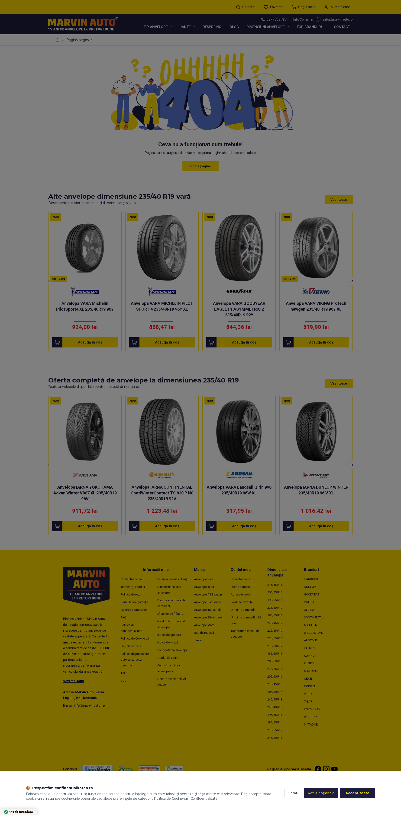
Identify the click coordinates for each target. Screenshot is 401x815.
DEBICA (309, 609)
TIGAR (308, 701)
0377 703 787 (277, 19)
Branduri (311, 569)
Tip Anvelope (156, 27)
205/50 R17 (274, 661)
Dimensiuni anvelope (265, 27)
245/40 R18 (274, 737)
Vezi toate (338, 199)
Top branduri (309, 27)
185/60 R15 (274, 653)
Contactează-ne (131, 579)
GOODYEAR (312, 594)
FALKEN (309, 648)
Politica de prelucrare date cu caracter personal (135, 659)
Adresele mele (240, 594)
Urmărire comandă (243, 609)
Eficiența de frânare (170, 613)
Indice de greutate (169, 635)
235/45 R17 (274, 684)
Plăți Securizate (131, 646)
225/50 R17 (274, 607)
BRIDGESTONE (313, 632)
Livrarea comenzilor (134, 609)
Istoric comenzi (241, 587)
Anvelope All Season (208, 594)
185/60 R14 (274, 692)
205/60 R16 (274, 676)
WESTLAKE (311, 717)
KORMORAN (312, 709)
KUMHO (309, 655)
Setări (293, 793)
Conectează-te (240, 579)
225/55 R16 (274, 669)
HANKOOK (311, 579)
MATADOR (311, 724)
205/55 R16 (274, 592)
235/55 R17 (274, 730)
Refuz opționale (321, 793)
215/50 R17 (274, 646)
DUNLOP (310, 587)
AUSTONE (310, 640)
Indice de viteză (167, 642)
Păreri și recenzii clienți (172, 579)
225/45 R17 (274, 623)
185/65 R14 (274, 722)
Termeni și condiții (133, 587)
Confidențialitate (204, 798)
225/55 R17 (274, 630)
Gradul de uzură (167, 657)
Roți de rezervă (204, 632)
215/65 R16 (274, 584)
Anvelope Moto (204, 625)
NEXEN (308, 678)
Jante (185, 27)
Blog (234, 27)
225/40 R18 (274, 707)
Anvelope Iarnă (204, 587)
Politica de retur (131, 594)
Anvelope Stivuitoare (208, 617)
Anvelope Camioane (207, 602)
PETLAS (309, 694)
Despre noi (212, 27)
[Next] (351, 281)
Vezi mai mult (73, 681)
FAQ (123, 617)
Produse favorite (242, 602)
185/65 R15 (274, 615)
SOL (123, 680)
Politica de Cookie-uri (135, 638)
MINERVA (310, 671)
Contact (342, 27)
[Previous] (49, 281)
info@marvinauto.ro (338, 19)
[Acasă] (57, 40)
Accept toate (357, 793)
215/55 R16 (274, 638)
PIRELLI (309, 602)
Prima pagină (200, 166)
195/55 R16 (274, 714)
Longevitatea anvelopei (172, 650)
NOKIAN (309, 686)
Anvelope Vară (203, 579)
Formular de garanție (134, 602)
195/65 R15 (274, 600)
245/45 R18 (274, 699)
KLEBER (309, 663)
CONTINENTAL (313, 617)
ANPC (124, 673)
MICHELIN (310, 625)
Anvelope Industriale (207, 609)
